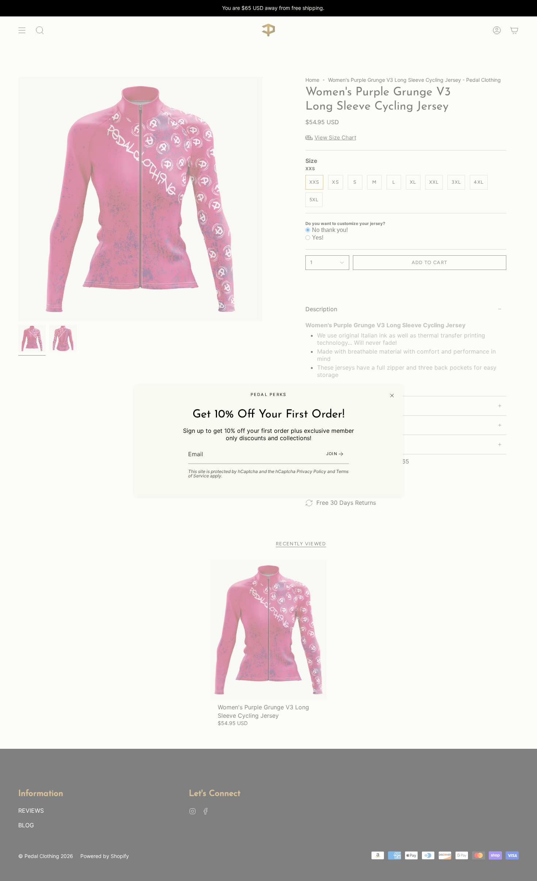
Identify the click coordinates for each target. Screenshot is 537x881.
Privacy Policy (311, 471)
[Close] (392, 395)
